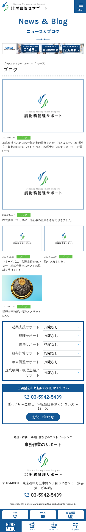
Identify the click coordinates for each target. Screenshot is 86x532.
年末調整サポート (25, 362)
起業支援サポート (25, 327)
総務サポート (29, 344)
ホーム (32, 530)
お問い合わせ (43, 417)
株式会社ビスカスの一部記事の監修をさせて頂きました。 (38, 220)
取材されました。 (55, 261)
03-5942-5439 (46, 397)
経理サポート (29, 336)
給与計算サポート (25, 353)
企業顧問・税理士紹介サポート (22, 372)
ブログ (23, 137)
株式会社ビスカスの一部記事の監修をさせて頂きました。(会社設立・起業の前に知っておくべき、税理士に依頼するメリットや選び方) (42, 147)
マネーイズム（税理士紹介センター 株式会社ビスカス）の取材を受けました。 (21, 266)
